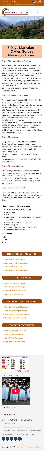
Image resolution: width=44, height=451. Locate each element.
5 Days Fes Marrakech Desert (14, 290)
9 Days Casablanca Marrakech (14, 318)
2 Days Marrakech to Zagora (14, 259)
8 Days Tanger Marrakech (13, 338)
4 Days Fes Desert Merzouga (14, 287)
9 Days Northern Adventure (14, 342)
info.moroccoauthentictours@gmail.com (18, 5)
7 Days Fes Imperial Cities (13, 294)
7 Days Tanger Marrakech (13, 334)
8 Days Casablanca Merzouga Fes (16, 314)
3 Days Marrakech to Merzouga (15, 263)
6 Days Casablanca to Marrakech (16, 307)
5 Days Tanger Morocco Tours (14, 331)
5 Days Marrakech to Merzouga (15, 270)
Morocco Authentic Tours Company (29, 447)
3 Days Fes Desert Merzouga (14, 283)
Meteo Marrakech (10, 376)
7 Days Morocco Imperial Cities (15, 310)
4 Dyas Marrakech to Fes (12, 267)
